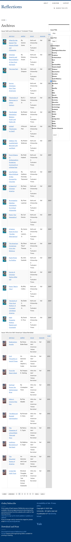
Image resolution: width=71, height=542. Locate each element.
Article (11, 36)
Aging (54, 48)
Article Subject (55, 46)
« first (4, 494)
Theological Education (59, 50)
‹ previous (11, 494)
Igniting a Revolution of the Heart (13, 444)
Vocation (55, 74)
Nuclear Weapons (57, 128)
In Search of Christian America (12, 188)
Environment (56, 105)
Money (54, 126)
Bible (53, 93)
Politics (54, 81)
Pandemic (55, 109)
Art (53, 90)
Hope (53, 116)
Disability (55, 97)
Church (54, 95)
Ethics (54, 112)
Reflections (12, 7)
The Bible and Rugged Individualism (13, 416)
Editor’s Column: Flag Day (13, 401)
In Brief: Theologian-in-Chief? (13, 129)
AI (52, 86)
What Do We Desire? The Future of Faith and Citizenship (13, 45)
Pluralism (55, 83)
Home (3, 20)
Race (53, 60)
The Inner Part (13, 69)
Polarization (55, 72)
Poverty (54, 53)
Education (55, 102)
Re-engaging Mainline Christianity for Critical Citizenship (13, 205)
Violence (54, 69)
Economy (55, 100)
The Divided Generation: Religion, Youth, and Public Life (13, 117)
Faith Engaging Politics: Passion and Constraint (13, 322)
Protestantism (56, 57)
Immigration (56, 119)
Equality (54, 88)
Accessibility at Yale (43, 503)
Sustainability (56, 64)
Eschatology (56, 107)
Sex (53, 62)
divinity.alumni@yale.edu (12, 521)
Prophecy (55, 55)
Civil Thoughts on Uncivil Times (13, 358)
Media (54, 123)
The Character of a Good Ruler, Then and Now (13, 433)
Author (23, 36)
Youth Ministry (56, 79)
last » (43, 494)
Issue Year (53, 38)
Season (42, 36)
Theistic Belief (56, 67)
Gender (54, 114)
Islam (53, 121)
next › (37, 494)
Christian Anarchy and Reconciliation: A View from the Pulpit (13, 59)
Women (54, 76)
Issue (32, 36)
